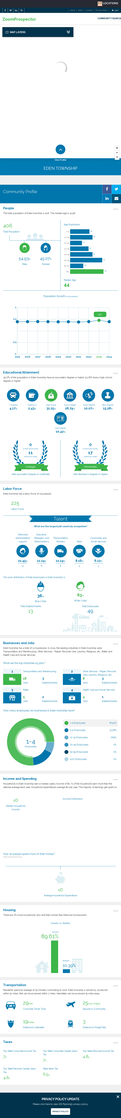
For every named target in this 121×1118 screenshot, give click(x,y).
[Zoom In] (117, 148)
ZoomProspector (19, 19)
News (80, 10)
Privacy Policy (101, 10)
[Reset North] (117, 157)
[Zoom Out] (117, 152)
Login (116, 10)
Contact (89, 10)
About (72, 10)
